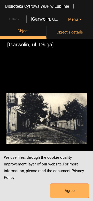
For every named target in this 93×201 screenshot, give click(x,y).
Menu (73, 19)
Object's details (70, 32)
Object (23, 31)
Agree (70, 190)
